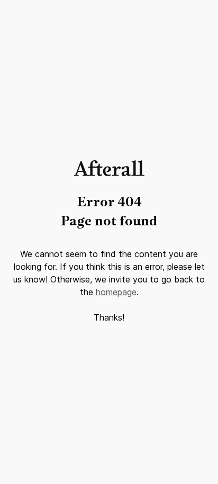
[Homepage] (109, 173)
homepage (116, 292)
